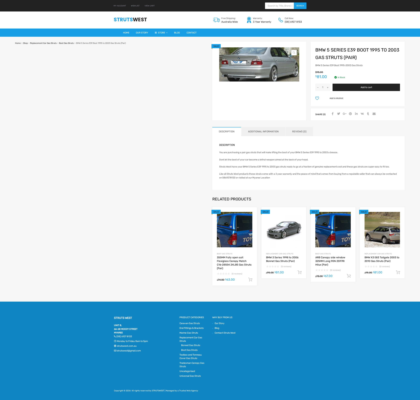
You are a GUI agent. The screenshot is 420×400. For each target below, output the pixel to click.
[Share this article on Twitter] (338, 114)
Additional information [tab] (263, 131)
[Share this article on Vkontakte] (362, 114)
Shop (25, 43)
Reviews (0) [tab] (299, 131)
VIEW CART (150, 6)
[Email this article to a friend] (373, 114)
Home (126, 32)
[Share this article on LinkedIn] (356, 114)
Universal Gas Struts (190, 376)
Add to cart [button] (250, 279)
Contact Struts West (225, 332)
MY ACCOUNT (120, 6)
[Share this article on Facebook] (332, 114)
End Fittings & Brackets (191, 328)
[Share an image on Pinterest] (350, 114)
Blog (177, 32)
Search (300, 6)
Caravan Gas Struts (189, 323)
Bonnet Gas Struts (190, 345)
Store (161, 32)
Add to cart (366, 87)
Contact (192, 32)
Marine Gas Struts (188, 332)
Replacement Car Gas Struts (43, 43)
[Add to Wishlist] (251, 213)
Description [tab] (226, 131)
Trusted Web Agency (188, 391)
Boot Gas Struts (66, 43)
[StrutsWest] (130, 21)
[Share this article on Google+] (344, 114)
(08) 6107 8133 (293, 21)
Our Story (142, 32)
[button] (294, 52)
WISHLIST (135, 6)
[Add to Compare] (251, 218)
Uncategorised (187, 371)
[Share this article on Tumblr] (368, 114)
